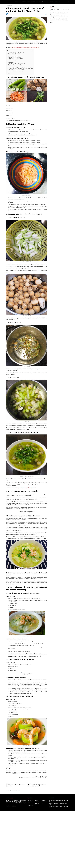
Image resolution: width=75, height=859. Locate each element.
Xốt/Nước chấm (43, 1)
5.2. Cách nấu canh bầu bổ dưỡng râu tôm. (16, 70)
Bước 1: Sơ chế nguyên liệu (13, 59)
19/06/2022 (15, 14)
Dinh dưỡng (34, 1)
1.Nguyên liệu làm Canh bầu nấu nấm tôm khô (16, 52)
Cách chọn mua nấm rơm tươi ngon (14, 56)
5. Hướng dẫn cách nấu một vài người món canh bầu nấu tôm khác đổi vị (20, 68)
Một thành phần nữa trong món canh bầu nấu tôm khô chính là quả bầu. (20, 67)
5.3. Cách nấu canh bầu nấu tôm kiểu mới (16, 72)
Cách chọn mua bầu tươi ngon (14, 54)
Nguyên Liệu (57, 1)
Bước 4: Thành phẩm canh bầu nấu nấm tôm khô (17, 63)
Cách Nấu (50, 1)
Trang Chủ (18, 1)
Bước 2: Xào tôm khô (12, 61)
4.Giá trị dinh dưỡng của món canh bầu (14, 64)
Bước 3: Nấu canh (12, 62)
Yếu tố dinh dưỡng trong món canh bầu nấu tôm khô (17, 65)
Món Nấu (24, 1)
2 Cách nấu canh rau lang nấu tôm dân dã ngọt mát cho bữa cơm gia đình (25, 47)
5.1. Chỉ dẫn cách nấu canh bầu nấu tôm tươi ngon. (17, 69)
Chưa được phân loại (30, 802)
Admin (11, 14)
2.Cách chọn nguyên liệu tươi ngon (14, 53)
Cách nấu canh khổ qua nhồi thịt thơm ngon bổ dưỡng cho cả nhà (23, 488)
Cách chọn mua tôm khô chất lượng (15, 57)
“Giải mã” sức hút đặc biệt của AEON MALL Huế (58, 19)
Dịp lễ (28, 1)
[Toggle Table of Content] (31, 51)
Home (7, 5)
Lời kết (9, 73)
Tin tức (43, 800)
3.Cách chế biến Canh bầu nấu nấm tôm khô (15, 58)
